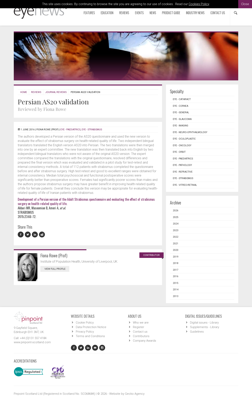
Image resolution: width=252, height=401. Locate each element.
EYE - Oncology (182, 145)
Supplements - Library (204, 327)
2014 (175, 289)
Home (23, 92)
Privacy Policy (85, 331)
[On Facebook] (21, 234)
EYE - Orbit (179, 152)
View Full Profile (55, 269)
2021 (175, 243)
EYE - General (181, 112)
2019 (175, 256)
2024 (175, 223)
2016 (175, 276)
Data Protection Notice (91, 327)
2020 (175, 250)
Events (139, 12)
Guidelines (197, 331)
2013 (175, 296)
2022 (175, 236)
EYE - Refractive (183, 171)
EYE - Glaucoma (182, 119)
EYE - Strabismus (92, 129)
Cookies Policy (199, 4)
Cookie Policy (85, 322)
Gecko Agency (135, 393)
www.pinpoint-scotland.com (32, 342)
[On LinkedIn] (35, 234)
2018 (175, 263)
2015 (175, 283)
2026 (175, 210)
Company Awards (144, 340)
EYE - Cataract (182, 99)
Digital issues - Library (204, 322)
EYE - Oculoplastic (184, 138)
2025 (175, 217)
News (153, 12)
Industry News (195, 12)
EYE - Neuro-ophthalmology (190, 132)
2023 (175, 230)
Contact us (217, 12)
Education (107, 12)
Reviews (124, 12)
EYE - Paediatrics (70, 129)
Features (89, 12)
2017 (175, 270)
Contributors (141, 336)
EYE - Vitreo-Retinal (185, 185)
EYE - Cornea (180, 106)
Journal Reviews (56, 92)
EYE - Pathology (182, 165)
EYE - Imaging (180, 125)
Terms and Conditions (90, 336)
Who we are (141, 322)
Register (138, 327)
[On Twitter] (28, 234)
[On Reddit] (42, 234)
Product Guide (171, 12)
